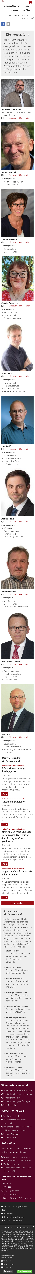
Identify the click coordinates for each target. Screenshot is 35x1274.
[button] (3, 24)
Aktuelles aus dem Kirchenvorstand (11, 760)
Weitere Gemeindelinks (15, 1085)
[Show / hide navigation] (30, 2)
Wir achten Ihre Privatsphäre (17, 1227)
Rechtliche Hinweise (6, 1257)
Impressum (4, 1253)
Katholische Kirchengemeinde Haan (18, 8)
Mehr (4, 794)
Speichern (8, 1271)
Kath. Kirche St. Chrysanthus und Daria (16, 1178)
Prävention (8, 1143)
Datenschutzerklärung (7, 1255)
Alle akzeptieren (24, 1271)
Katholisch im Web (12, 1111)
